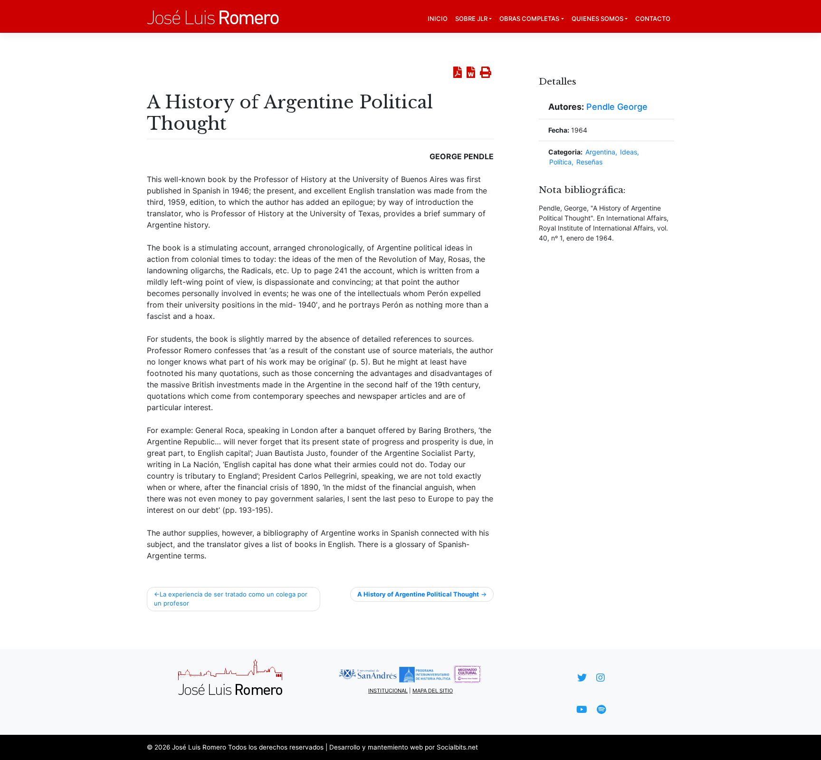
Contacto (652, 18)
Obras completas (529, 18)
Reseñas (589, 162)
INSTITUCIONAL (388, 690)
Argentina (600, 152)
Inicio (438, 18)
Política (560, 162)
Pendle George (617, 107)
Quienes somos (597, 18)
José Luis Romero (199, 747)
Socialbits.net (457, 747)
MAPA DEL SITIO (432, 690)
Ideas (628, 152)
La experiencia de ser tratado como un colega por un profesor (230, 598)
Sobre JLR (471, 18)
